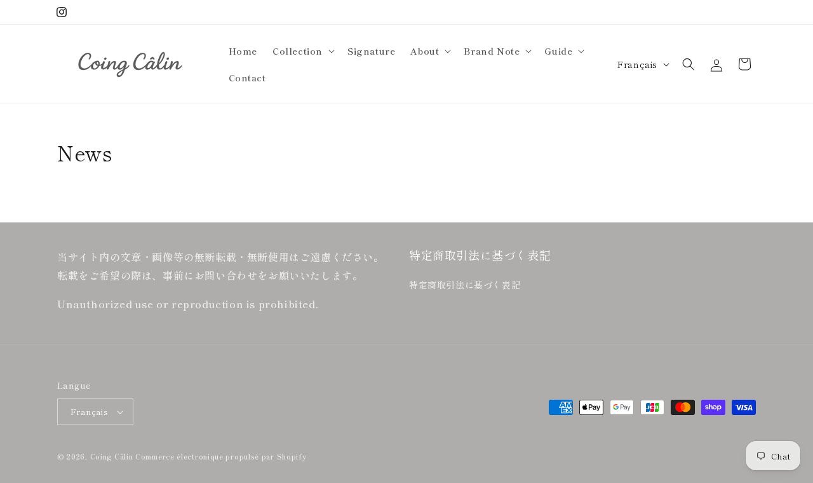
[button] (302, 50)
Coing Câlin (111, 456)
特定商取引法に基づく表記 (464, 284)
